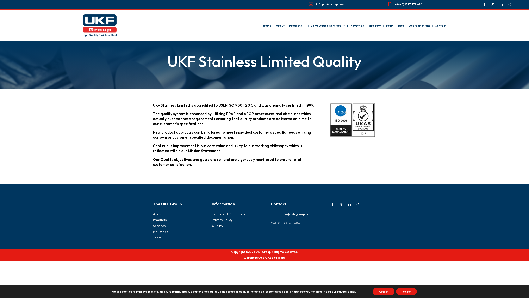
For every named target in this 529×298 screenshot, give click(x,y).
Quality (217, 226)
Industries (357, 26)
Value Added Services (326, 26)
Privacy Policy (222, 220)
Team (390, 26)
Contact (440, 26)
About (280, 26)
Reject (406, 291)
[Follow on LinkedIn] (501, 4)
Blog (401, 26)
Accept (383, 291)
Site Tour (374, 26)
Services (159, 226)
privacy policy (346, 291)
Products (295, 26)
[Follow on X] (493, 4)
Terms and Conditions (228, 214)
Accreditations (419, 26)
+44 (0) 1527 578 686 (408, 4)
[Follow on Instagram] (509, 4)
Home (267, 26)
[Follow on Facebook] (484, 4)
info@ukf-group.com (330, 4)
